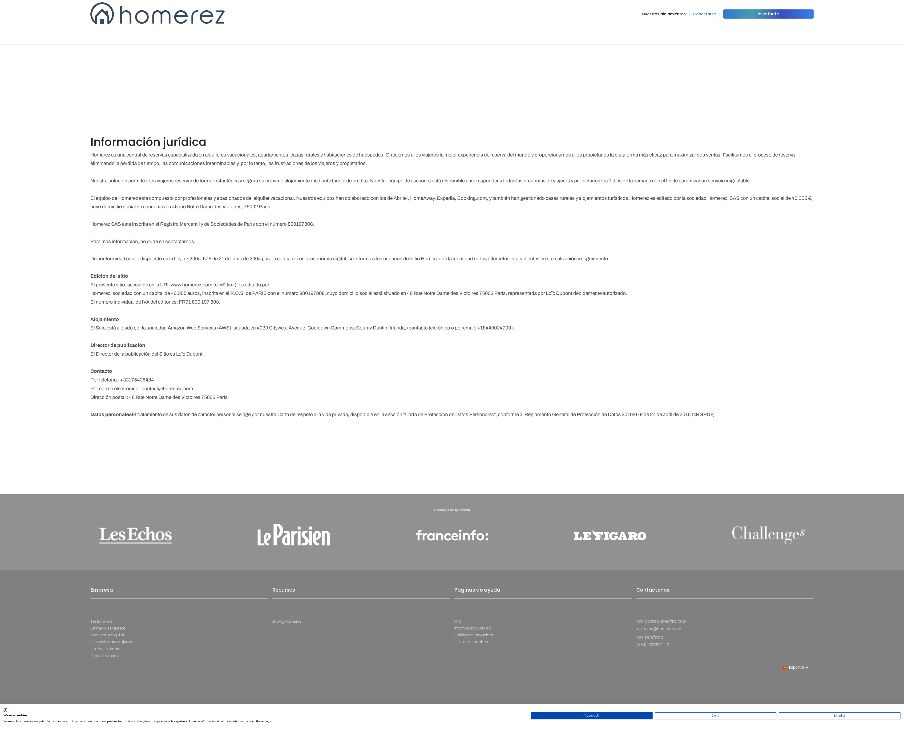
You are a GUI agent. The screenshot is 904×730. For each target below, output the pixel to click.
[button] (798, 667)
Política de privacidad (474, 635)
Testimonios (101, 621)
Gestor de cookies (471, 642)
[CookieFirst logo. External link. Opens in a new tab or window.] (5, 710)
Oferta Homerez (105, 656)
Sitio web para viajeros (111, 642)
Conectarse (704, 14)
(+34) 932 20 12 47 (652, 644)
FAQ (457, 621)
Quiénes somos (104, 649)
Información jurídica (472, 628)
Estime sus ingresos (108, 628)
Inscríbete (768, 14)
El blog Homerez (287, 621)
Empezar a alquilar (107, 635)
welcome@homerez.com (659, 628)
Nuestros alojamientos (664, 14)
